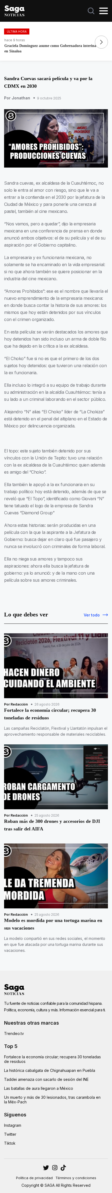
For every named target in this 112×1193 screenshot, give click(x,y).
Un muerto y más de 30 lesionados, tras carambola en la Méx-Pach (52, 1099)
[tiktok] (63, 1167)
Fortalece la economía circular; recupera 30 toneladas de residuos (52, 1059)
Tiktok (9, 1143)
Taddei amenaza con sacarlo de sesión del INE (46, 1079)
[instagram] (46, 1167)
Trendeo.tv (14, 1033)
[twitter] (54, 1167)
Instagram (12, 1125)
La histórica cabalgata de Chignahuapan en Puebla (49, 1070)
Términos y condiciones (75, 1178)
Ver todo (92, 615)
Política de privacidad (34, 1178)
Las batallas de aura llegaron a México (38, 1088)
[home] (14, 10)
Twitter (10, 1134)
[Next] (101, 42)
